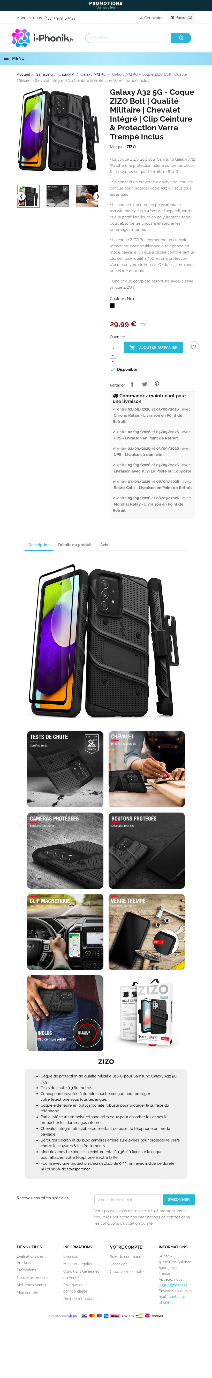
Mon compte (27, 1292)
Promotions (26, 1270)
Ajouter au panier (153, 348)
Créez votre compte (126, 1272)
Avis (104, 544)
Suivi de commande (126, 1257)
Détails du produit (75, 544)
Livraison (70, 1256)
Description (39, 544)
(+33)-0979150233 (60, 17)
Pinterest (157, 384)
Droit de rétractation (80, 1299)
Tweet (144, 384)
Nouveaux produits (33, 1277)
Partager (132, 384)
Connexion (118, 1264)
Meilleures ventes (31, 1285)
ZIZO (131, 147)
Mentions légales (77, 1264)
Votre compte (126, 1247)
